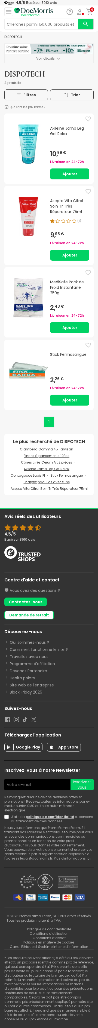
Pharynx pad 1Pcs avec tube (47, 482)
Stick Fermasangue (66, 475)
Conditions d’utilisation (49, 933)
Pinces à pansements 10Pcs (46, 455)
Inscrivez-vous (82, 784)
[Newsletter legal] (7, 819)
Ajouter (69, 174)
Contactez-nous (25, 602)
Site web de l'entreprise (32, 685)
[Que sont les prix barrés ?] (6, 107)
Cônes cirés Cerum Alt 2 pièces (46, 462)
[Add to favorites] (88, 118)
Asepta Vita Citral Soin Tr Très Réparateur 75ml (49, 488)
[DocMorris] (33, 12)
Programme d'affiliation (32, 663)
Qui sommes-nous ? (29, 642)
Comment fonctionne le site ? (39, 649)
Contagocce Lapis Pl (28, 475)
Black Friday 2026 (26, 692)
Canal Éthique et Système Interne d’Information (49, 946)
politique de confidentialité (50, 816)
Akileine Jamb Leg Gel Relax (46, 469)
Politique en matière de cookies (49, 942)
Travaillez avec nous (29, 656)
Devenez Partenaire (28, 671)
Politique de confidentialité (49, 929)
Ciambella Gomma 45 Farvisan (46, 449)
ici (88, 858)
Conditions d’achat (49, 938)
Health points (22, 678)
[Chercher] (86, 24)
